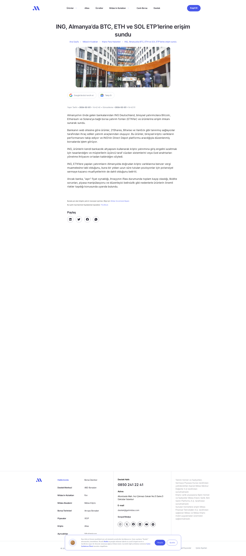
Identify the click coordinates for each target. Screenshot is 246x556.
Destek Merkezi (65, 487)
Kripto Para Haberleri (111, 41)
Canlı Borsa (142, 8)
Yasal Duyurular (185, 548)
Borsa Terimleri (65, 510)
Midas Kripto (90, 503)
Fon (86, 495)
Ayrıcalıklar (63, 533)
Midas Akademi (65, 503)
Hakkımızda (63, 480)
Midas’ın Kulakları (117, 8)
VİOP (86, 518)
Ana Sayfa (74, 41)
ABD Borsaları (90, 487)
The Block (104, 205)
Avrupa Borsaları (91, 510)
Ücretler (99, 8)
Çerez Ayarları (201, 548)
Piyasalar (62, 518)
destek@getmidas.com (128, 510)
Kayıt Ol (193, 8)
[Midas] (36, 8)
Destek (157, 8)
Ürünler (70, 8)
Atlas (87, 8)
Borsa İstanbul (90, 480)
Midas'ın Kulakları (66, 495)
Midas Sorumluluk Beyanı (120, 201)
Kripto (60, 526)
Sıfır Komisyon (90, 533)
